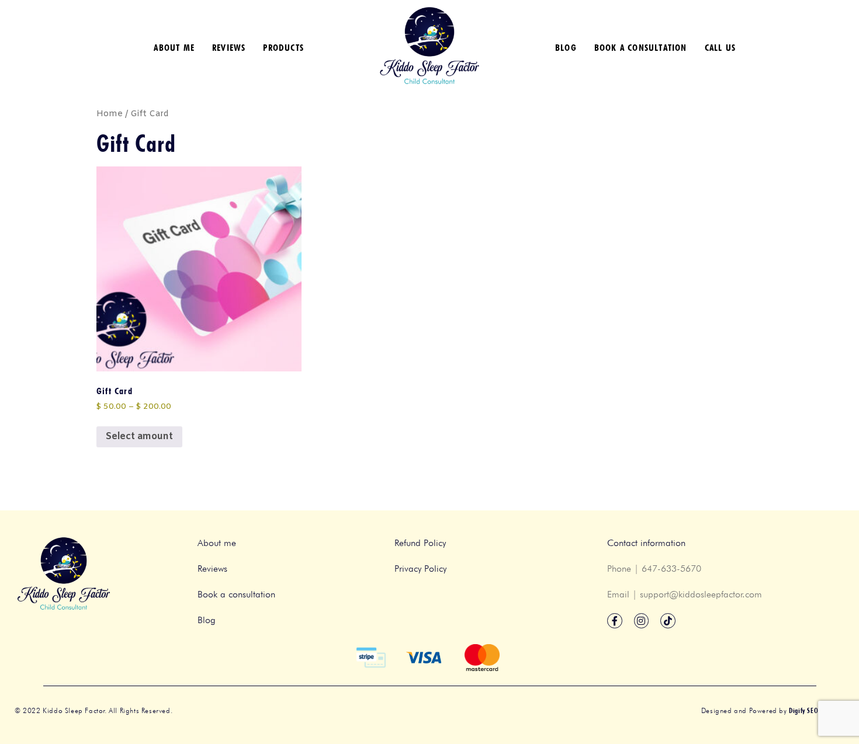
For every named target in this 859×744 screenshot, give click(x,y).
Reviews (228, 47)
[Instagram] (641, 620)
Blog (566, 47)
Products (283, 47)
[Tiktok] (668, 620)
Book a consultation (640, 47)
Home (109, 114)
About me (174, 47)
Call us (720, 47)
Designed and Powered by (772, 710)
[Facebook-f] (614, 620)
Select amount (139, 436)
